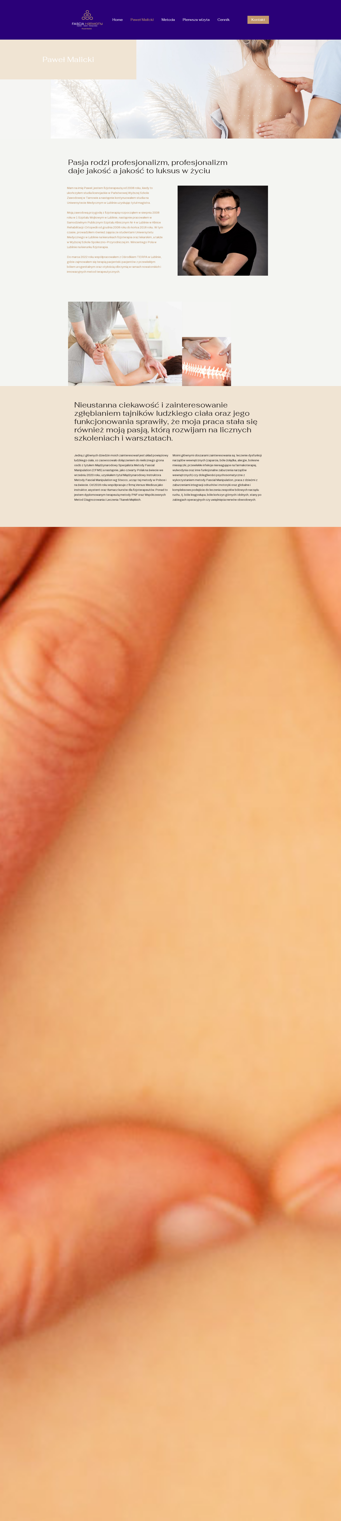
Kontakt (258, 20)
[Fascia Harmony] (87, 19)
